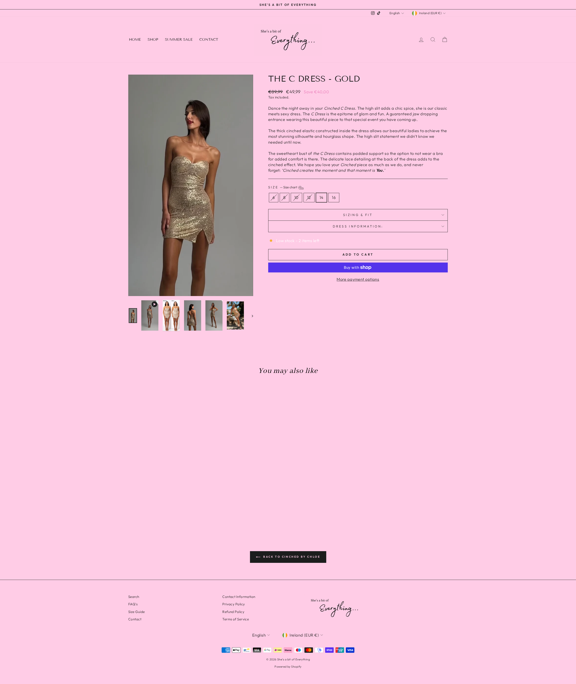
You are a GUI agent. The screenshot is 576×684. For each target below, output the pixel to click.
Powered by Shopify (287, 666)
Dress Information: (358, 226)
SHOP (153, 39)
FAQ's (132, 604)
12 (309, 197)
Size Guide (136, 612)
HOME (135, 39)
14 (322, 197)
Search (133, 597)
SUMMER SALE (179, 39)
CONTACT (208, 39)
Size (283, 187)
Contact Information (238, 597)
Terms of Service (235, 619)
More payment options (358, 279)
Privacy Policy (233, 604)
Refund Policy (233, 612)
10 (296, 197)
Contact (134, 619)
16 (334, 197)
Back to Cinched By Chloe (291, 556)
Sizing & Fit (358, 215)
